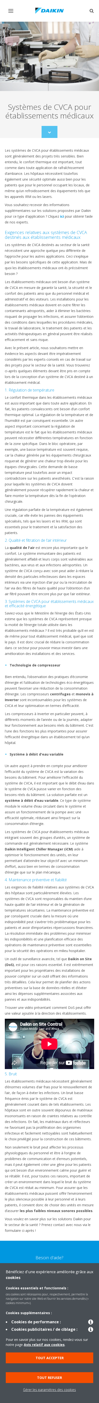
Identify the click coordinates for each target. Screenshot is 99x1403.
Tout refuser (49, 1377)
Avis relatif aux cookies (44, 1344)
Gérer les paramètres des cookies (49, 1389)
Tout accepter (50, 1358)
